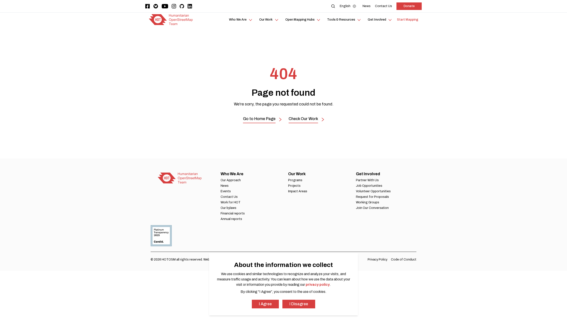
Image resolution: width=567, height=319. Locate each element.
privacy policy (318, 284)
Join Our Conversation (372, 208)
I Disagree (298, 304)
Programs (295, 180)
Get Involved (368, 174)
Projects (294, 185)
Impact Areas (297, 191)
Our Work (297, 174)
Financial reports (233, 213)
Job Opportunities (369, 185)
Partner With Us (367, 180)
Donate (409, 6)
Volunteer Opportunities (373, 191)
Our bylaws (228, 208)
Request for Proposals (372, 196)
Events (226, 191)
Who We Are (232, 174)
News (225, 185)
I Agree (265, 304)
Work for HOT (231, 202)
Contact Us (229, 196)
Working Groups (367, 202)
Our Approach (231, 180)
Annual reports (231, 219)
